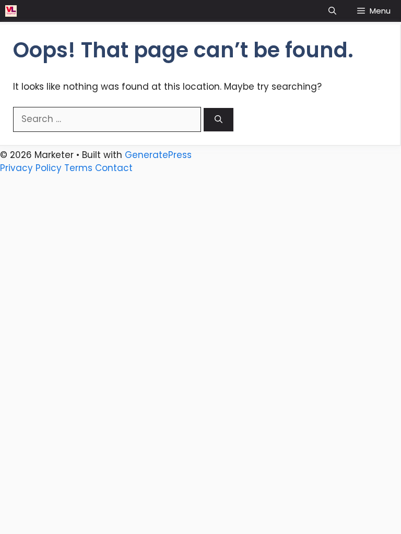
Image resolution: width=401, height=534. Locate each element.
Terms (78, 168)
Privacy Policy (31, 168)
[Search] (218, 119)
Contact (114, 168)
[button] (332, 11)
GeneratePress (158, 155)
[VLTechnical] (11, 11)
